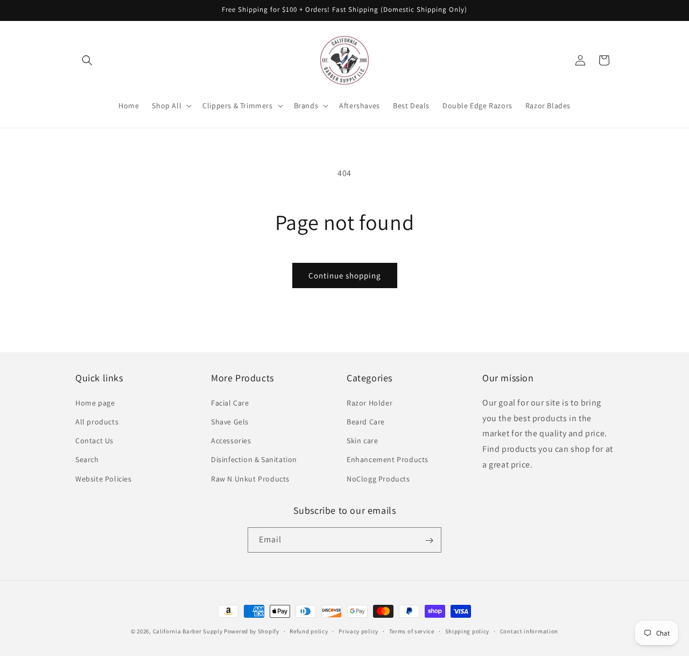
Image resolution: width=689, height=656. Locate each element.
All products (96, 421)
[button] (87, 60)
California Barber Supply (188, 631)
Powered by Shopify (251, 631)
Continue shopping (344, 275)
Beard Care (366, 421)
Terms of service (411, 630)
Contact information (529, 630)
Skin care (362, 440)
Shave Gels (230, 421)
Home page (95, 402)
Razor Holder (369, 402)
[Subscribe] (429, 540)
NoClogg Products (378, 478)
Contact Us (94, 440)
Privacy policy (358, 630)
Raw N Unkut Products (250, 478)
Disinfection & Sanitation (254, 459)
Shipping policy (467, 630)
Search (87, 459)
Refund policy (309, 630)
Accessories (231, 440)
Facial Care (230, 402)
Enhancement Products (387, 459)
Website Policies (103, 478)
